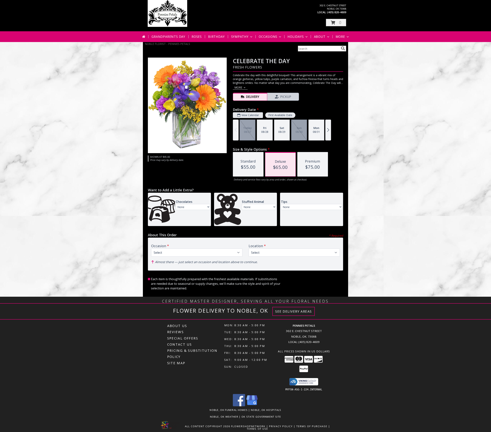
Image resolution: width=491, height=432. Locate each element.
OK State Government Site (261, 416)
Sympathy (240, 37)
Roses (197, 37)
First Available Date (280, 115)
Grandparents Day (168, 37)
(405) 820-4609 (336, 12)
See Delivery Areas (293, 311)
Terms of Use (257, 428)
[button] (336, 22)
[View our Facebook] (239, 405)
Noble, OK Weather (224, 416)
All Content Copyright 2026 (207, 426)
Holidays (296, 37)
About (319, 37)
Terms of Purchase (311, 426)
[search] (343, 48)
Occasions (268, 37)
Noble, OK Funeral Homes (229, 410)
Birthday (216, 37)
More (340, 37)
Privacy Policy (281, 426)
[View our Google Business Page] (252, 405)
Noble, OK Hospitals (266, 410)
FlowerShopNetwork (248, 426)
